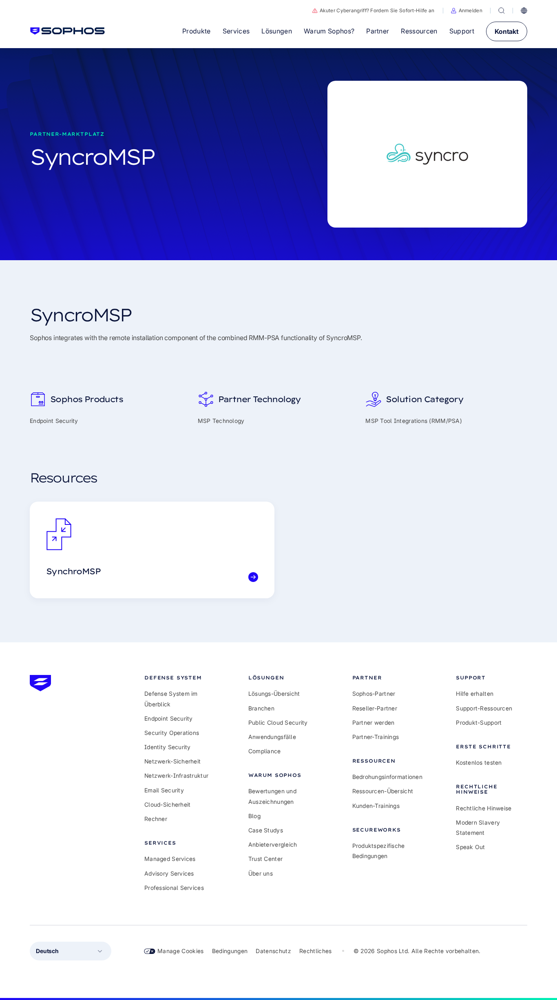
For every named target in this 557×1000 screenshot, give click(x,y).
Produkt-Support (479, 722)
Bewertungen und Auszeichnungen (272, 796)
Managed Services (169, 858)
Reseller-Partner (374, 708)
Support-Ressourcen (484, 708)
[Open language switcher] (524, 10)
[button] (466, 10)
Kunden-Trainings (376, 805)
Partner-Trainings (375, 736)
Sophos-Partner (374, 693)
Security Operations (171, 732)
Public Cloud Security (278, 722)
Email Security (164, 790)
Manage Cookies (180, 950)
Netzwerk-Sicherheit (172, 761)
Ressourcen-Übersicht (382, 791)
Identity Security (167, 746)
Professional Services (174, 887)
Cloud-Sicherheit (167, 804)
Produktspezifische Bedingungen (378, 850)
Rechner (155, 818)
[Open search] (501, 10)
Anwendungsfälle (272, 736)
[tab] (180, 677)
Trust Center (265, 858)
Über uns (260, 873)
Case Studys (265, 830)
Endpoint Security (168, 718)
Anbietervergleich (272, 844)
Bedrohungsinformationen (387, 776)
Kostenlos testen (479, 762)
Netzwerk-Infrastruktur (176, 775)
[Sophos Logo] (67, 31)
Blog (254, 815)
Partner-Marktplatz (67, 134)
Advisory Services (169, 873)
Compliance (264, 751)
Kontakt (507, 31)
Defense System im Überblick (171, 698)
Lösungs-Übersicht (274, 693)
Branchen (261, 708)
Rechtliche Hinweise (483, 808)
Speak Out (470, 846)
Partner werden (373, 722)
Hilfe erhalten (474, 693)
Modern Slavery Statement (478, 827)
